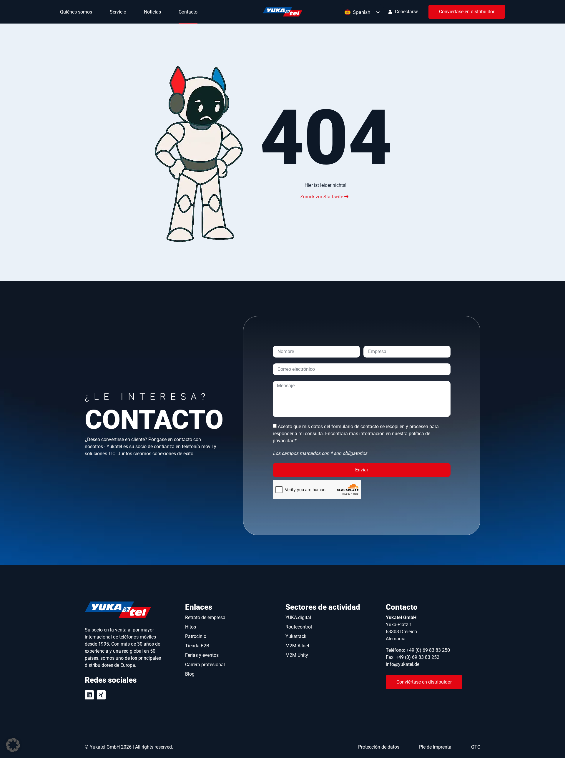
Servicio (118, 12)
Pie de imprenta (435, 747)
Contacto (188, 12)
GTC (475, 747)
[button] (13, 745)
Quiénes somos (76, 12)
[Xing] (101, 694)
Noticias (152, 12)
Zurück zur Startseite (322, 197)
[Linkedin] (89, 694)
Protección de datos (378, 747)
